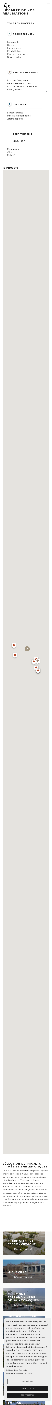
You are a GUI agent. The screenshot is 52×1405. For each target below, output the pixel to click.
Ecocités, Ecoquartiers (18, 80)
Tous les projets (19, 23)
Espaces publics (15, 112)
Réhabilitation (14, 51)
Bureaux (11, 45)
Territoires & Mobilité (22, 137)
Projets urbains (25, 72)
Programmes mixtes (17, 54)
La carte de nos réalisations (19, 12)
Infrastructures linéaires (18, 115)
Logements (13, 42)
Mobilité (11, 155)
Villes (9, 152)
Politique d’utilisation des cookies (19, 1373)
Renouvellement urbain (19, 83)
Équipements (14, 48)
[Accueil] (14, 7)
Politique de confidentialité (16, 1370)
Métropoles (13, 149)
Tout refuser (28, 1388)
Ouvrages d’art (14, 57)
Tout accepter (28, 1395)
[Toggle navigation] (48, 4)
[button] (15, 656)
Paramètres (27, 1381)
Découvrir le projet (23, 1249)
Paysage (19, 104)
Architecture (23, 34)
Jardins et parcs (15, 118)
